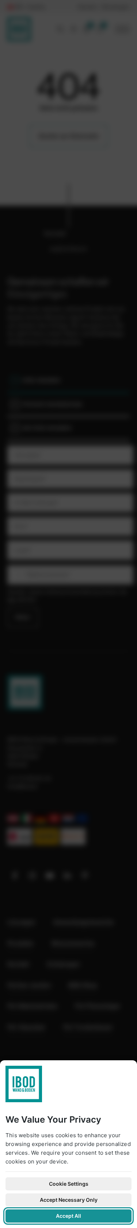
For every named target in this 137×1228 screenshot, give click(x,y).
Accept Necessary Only (69, 1200)
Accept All (68, 1216)
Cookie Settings (68, 1184)
